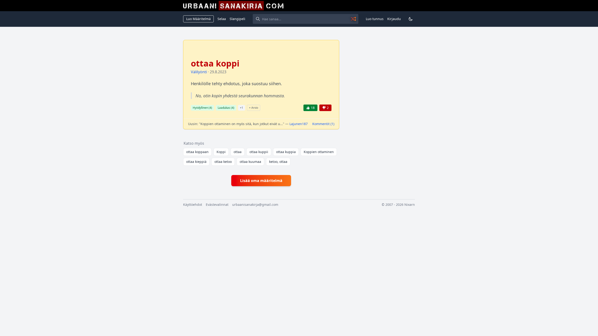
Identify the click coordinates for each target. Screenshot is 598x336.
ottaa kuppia (286, 152)
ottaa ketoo (223, 161)
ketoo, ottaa (278, 161)
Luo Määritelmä (198, 19)
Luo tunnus (375, 19)
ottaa (238, 152)
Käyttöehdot (192, 204)
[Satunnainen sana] (353, 19)
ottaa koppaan (197, 152)
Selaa (221, 19)
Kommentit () (323, 124)
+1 (241, 108)
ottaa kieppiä (196, 161)
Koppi (221, 152)
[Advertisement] (380, 110)
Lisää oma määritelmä (261, 180)
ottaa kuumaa (250, 161)
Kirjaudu (394, 19)
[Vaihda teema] (410, 19)
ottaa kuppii (258, 152)
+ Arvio (253, 108)
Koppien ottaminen (319, 152)
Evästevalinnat (217, 204)
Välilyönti (199, 71)
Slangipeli (237, 19)
